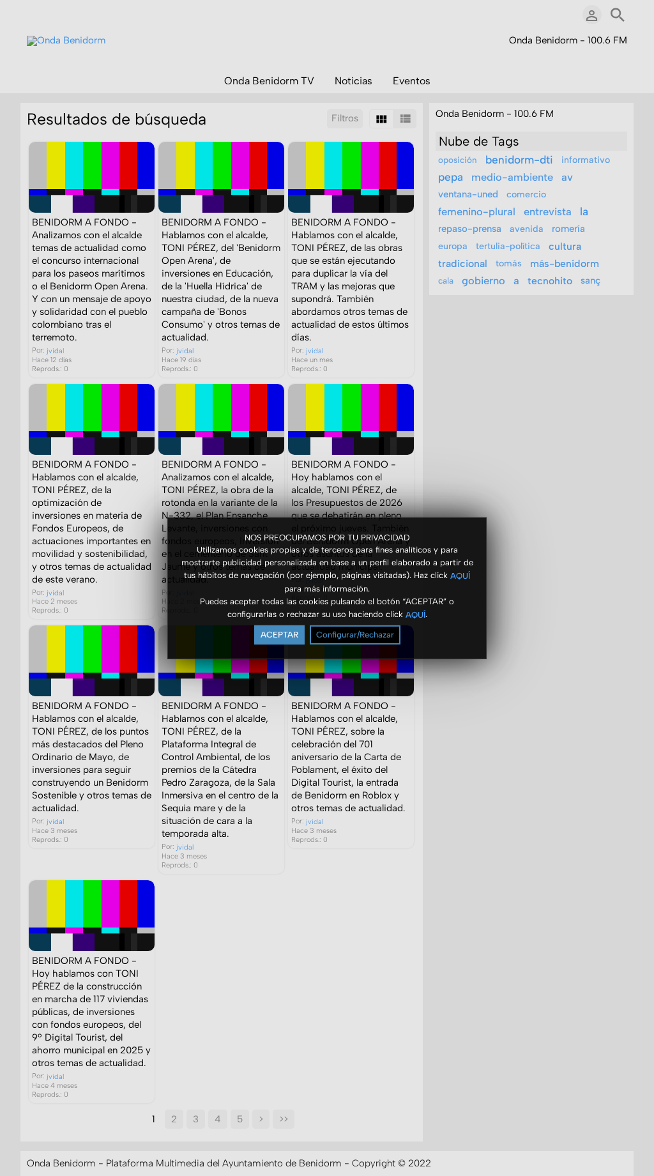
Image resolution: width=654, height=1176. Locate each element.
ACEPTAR (279, 634)
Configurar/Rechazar (355, 634)
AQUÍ (460, 576)
